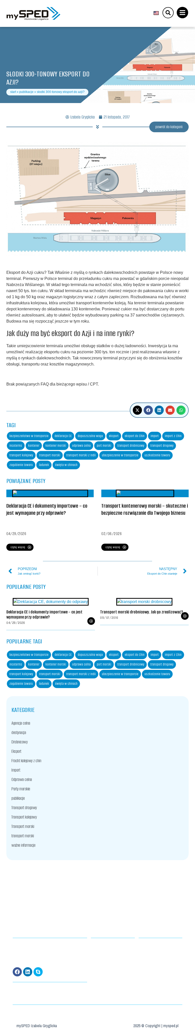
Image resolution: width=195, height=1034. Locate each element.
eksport (114, 435)
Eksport (16, 751)
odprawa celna (81, 445)
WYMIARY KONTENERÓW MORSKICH (109, 945)
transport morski (49, 455)
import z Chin (173, 435)
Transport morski (22, 826)
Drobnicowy (19, 742)
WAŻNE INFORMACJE (149, 952)
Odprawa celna (21, 779)
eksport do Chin (134, 435)
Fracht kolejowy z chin (26, 761)
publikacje (26, 92)
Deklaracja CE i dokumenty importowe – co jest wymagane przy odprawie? (46, 509)
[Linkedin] (27, 971)
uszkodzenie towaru (157, 455)
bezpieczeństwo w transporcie (28, 435)
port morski (104, 445)
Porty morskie (20, 789)
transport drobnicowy (130, 445)
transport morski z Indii (81, 455)
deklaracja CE (63, 435)
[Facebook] (17, 971)
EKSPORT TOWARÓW (101, 958)
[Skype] (38, 971)
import (155, 435)
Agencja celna (20, 723)
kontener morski (55, 445)
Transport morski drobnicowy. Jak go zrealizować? (141, 612)
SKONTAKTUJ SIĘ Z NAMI (151, 958)
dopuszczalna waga (90, 435)
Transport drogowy (24, 808)
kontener (33, 445)
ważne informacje (23, 845)
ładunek (44, 464)
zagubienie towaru (21, 464)
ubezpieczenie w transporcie (120, 455)
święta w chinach (66, 464)
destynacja (18, 732)
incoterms (15, 445)
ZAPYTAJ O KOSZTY (148, 945)
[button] (137, 410)
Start (13, 92)
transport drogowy (161, 445)
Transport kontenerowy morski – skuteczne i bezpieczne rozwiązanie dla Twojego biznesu (144, 509)
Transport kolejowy (24, 817)
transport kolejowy (21, 455)
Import (15, 770)
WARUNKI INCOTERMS (102, 952)
